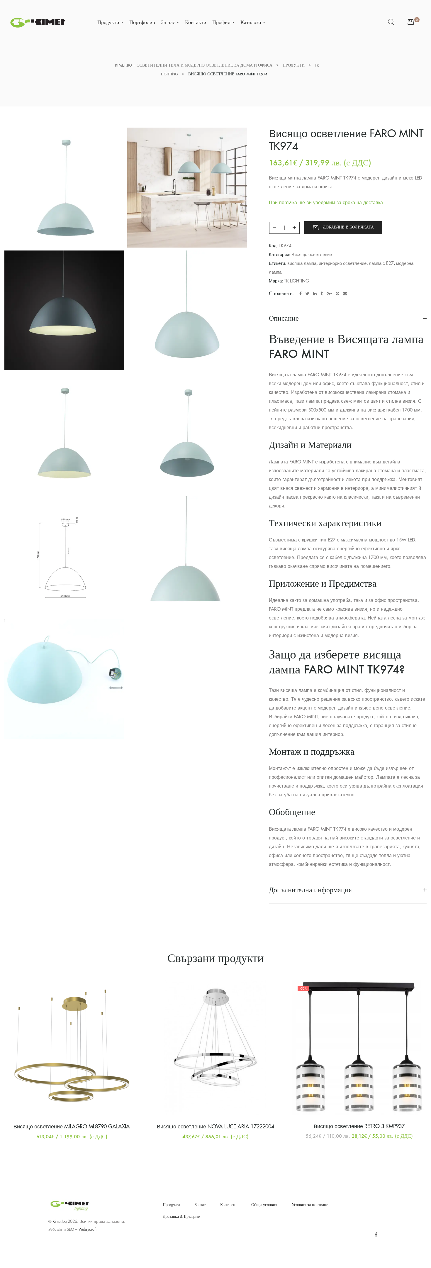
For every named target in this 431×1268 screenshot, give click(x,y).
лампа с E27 (381, 263)
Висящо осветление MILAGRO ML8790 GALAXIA (71, 1126)
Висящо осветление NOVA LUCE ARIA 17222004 (215, 1126)
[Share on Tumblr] (321, 293)
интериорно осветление (342, 263)
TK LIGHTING (296, 281)
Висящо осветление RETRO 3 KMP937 (359, 1126)
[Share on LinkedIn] (315, 293)
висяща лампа (301, 263)
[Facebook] (376, 1235)
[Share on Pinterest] (337, 293)
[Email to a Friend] (345, 293)
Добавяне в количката (348, 227)
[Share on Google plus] (329, 293)
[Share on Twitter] (307, 293)
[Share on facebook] (300, 293)
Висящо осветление (311, 255)
